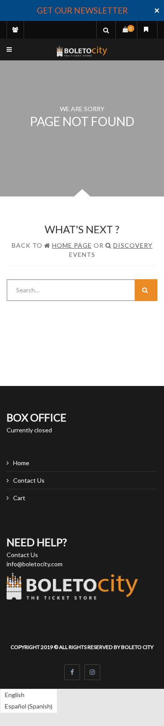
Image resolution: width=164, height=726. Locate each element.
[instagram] (92, 672)
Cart (19, 498)
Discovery (133, 245)
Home (21, 462)
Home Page (72, 245)
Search (146, 290)
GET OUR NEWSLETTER (82, 10)
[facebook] (72, 672)
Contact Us (29, 480)
